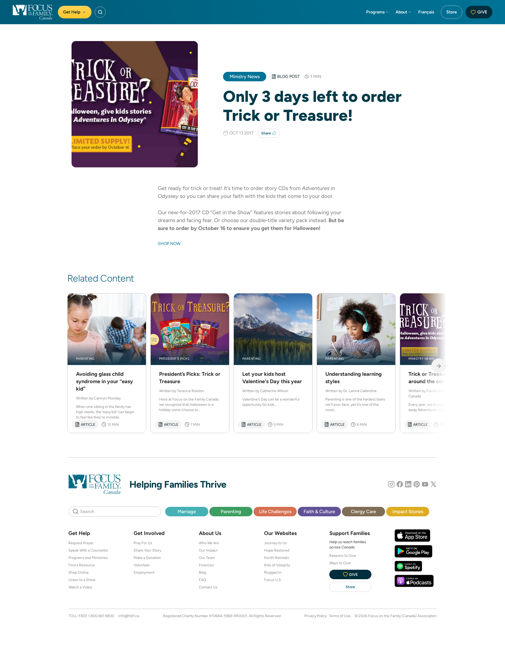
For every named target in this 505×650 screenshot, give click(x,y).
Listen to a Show (81, 580)
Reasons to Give (342, 555)
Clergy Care (363, 511)
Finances (206, 565)
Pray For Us (143, 543)
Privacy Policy (315, 616)
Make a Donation (147, 558)
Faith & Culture (319, 511)
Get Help (71, 11)
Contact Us (208, 587)
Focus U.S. (273, 580)
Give (482, 11)
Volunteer (142, 565)
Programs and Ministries (88, 558)
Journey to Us (275, 543)
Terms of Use (340, 616)
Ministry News (245, 76)
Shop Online (78, 572)
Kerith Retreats (276, 558)
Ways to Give (340, 563)
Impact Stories (407, 511)
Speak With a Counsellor (88, 550)
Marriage (187, 511)
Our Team (207, 558)
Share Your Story (147, 550)
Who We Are (209, 543)
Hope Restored (276, 550)
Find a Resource (81, 565)
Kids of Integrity (277, 565)
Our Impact (208, 550)
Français (426, 11)
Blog (202, 572)
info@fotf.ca (128, 616)
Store (451, 11)
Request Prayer (81, 543)
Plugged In (272, 572)
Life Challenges (275, 511)
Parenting (231, 511)
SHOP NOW (169, 243)
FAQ (202, 580)
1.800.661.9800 (101, 616)
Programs (375, 11)
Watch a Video (80, 587)
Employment (144, 572)
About (401, 11)
